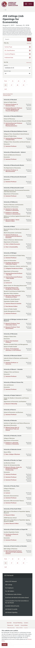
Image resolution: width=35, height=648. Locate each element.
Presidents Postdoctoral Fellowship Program (12, 263)
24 (18, 81)
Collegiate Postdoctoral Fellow (14, 268)
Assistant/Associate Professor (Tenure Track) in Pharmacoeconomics (14, 125)
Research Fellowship (11, 403)
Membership (11, 628)
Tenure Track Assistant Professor (12, 341)
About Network (11, 581)
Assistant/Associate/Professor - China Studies (14, 277)
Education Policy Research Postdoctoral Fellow (13, 296)
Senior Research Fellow (12, 523)
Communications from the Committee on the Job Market (17, 602)
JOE (5, 10)
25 (24, 81)
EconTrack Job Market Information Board (17, 597)
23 (12, 81)
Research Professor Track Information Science (13, 324)
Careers (26, 623)
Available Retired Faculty (12, 606)
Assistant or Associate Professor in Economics (12, 209)
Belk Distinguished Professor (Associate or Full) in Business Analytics (14, 552)
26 (5, 85)
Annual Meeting (17, 623)
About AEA (19, 628)
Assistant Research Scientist (13, 303)
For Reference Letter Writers (13, 594)
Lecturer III (9, 282)
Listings (8, 584)
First (5, 81)
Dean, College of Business (13, 454)
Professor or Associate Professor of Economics (12, 443)
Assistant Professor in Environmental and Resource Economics (14, 236)
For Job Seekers (9, 591)
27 (11, 85)
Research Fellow (10, 515)
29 (23, 85)
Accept (4, 644)
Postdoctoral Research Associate (12, 535)
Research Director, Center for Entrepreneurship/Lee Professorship (14, 469)
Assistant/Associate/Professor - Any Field (14, 274)
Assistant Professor (11, 146)
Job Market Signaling (11, 612)
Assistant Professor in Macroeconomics (12, 170)
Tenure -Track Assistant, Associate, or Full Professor (13, 349)
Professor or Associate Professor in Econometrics (13, 213)
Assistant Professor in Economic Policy (12, 105)
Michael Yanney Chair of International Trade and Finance (12, 429)
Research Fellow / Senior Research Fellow (12, 220)
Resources (10, 625)
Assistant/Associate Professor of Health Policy (14, 139)
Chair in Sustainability (12, 247)
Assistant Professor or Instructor (12, 363)
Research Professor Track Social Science (13, 327)
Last (5, 89)
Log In (26, 628)
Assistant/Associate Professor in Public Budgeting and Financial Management (14, 109)
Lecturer (8, 493)
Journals (9, 623)
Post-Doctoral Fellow (11, 306)
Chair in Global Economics (13, 244)
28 (17, 85)
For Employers (9, 588)
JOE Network (8, 575)
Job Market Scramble (11, 609)
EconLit (17, 625)
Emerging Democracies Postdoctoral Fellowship (12, 288)
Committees (24, 625)
